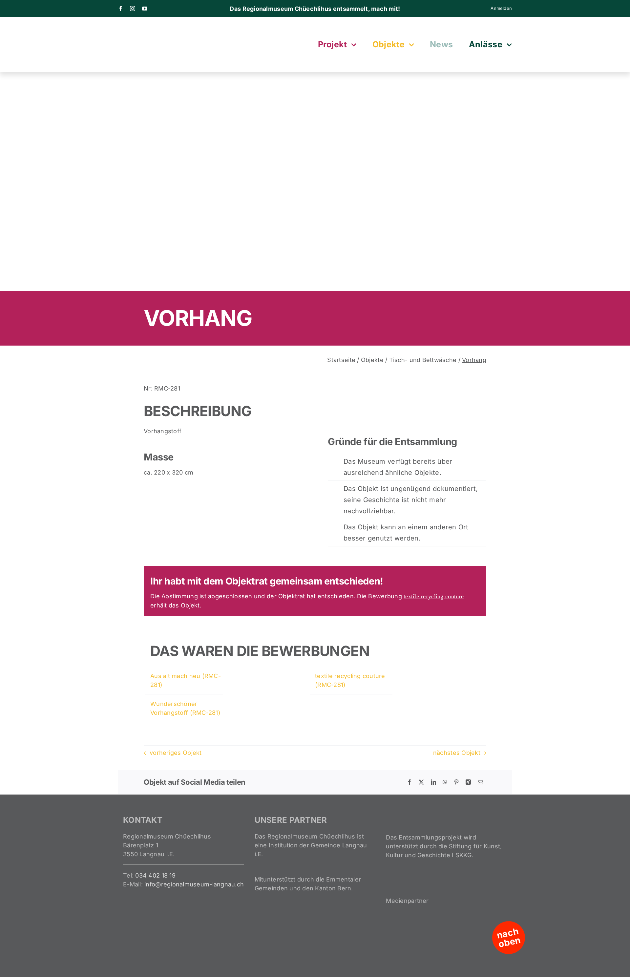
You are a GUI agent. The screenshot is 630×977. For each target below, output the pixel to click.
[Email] (480, 782)
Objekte (372, 359)
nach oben (509, 938)
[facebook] (120, 8)
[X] (421, 782)
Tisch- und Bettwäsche (423, 359)
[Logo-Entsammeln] (151, 26)
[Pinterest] (456, 782)
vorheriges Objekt (176, 752)
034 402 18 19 (155, 875)
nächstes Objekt (456, 752)
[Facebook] (409, 782)
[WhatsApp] (445, 782)
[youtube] (144, 8)
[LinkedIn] (433, 782)
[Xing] (468, 782)
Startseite (341, 359)
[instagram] (132, 8)
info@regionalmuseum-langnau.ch (194, 884)
